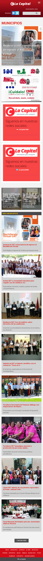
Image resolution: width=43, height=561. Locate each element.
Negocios (35, 550)
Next (38, 198)
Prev (4, 198)
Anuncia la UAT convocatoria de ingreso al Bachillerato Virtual (21, 49)
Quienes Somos (30, 556)
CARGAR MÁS (21, 540)
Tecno (39, 553)
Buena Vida (31, 553)
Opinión (4, 553)
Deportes (12, 553)
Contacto (19, 556)
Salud (19, 553)
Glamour (12, 556)
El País (28, 550)
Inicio (7, 550)
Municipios (14, 550)
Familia (24, 553)
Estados (22, 550)
